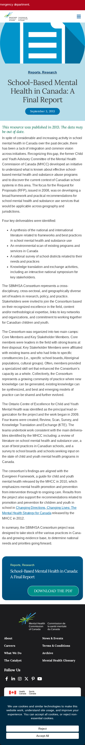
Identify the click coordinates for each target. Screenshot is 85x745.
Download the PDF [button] (53, 591)
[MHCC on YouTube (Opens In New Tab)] (39, 678)
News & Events (52, 638)
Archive (47, 653)
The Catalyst (13, 660)
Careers (9, 645)
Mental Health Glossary (58, 660)
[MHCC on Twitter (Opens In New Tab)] (26, 678)
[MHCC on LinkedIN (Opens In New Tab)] (13, 678)
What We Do (12, 653)
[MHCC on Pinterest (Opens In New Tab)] (33, 678)
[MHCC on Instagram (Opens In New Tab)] (19, 678)
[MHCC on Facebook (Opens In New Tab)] (6, 678)
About (8, 638)
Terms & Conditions (56, 645)
